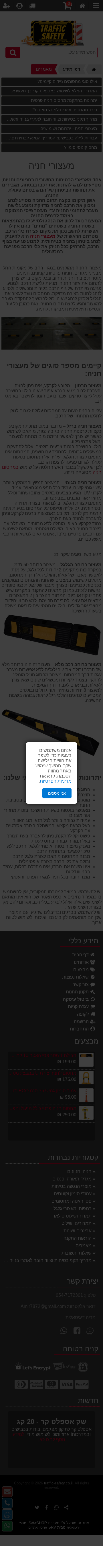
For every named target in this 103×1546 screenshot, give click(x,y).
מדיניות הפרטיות (56, 780)
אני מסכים (57, 793)
